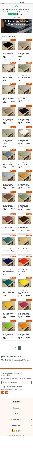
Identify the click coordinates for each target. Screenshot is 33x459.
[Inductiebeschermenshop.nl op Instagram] (3, 392)
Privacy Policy (24, 11)
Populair (16, 408)
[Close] (31, 5)
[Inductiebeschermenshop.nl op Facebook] (7, 392)
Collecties (16, 414)
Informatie (16, 425)
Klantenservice (16, 419)
